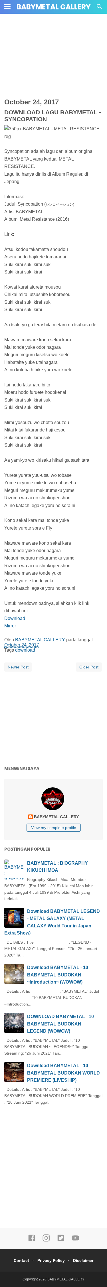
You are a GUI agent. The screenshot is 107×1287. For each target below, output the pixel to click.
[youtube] (75, 1240)
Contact (21, 1260)
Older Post (88, 667)
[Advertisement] (55, 61)
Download (14, 618)
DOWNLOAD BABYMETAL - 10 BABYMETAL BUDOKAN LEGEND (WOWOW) (60, 1023)
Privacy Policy (51, 1260)
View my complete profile (53, 827)
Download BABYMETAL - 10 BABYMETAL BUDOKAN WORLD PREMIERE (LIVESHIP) (63, 1073)
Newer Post (18, 667)
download (25, 650)
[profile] (53, 809)
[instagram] (46, 1240)
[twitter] (60, 1240)
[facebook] (31, 1240)
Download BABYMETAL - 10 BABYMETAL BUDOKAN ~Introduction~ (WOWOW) (57, 974)
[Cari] (99, 8)
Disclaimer (83, 1260)
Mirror (10, 625)
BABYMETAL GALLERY (54, 7)
